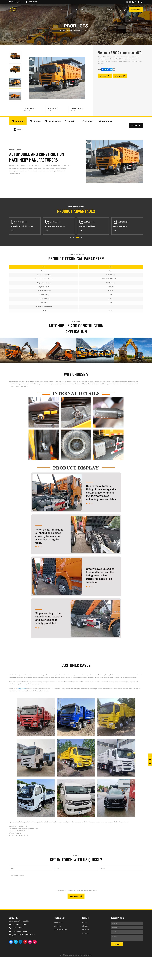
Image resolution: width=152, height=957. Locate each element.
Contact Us (85, 933)
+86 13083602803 (33, 2)
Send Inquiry (118, 76)
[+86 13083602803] (150, 764)
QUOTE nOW (103, 76)
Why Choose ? (89, 121)
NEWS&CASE (96, 9)
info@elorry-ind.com (17, 2)
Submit (117, 944)
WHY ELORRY (80, 9)
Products (69, 31)
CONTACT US (111, 9)
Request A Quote (135, 10)
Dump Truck (88, 31)
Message (19, 129)
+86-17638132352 (19, 928)
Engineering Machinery (60, 929)
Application (71, 121)
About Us (84, 922)
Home (64, 31)
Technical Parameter (54, 121)
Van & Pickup (58, 926)
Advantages (37, 121)
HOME (52, 9)
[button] (71, 237)
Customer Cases (106, 121)
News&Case (85, 929)
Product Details (19, 121)
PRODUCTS (64, 9)
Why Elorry (85, 926)
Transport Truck (78, 31)
